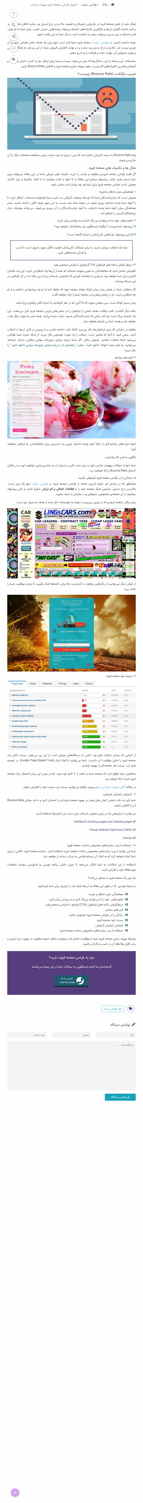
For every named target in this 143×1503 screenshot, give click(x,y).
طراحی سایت (100, 42)
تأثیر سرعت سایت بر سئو (110, 787)
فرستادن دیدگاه (120, 1097)
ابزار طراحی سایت (113, 1009)
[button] (13, 36)
